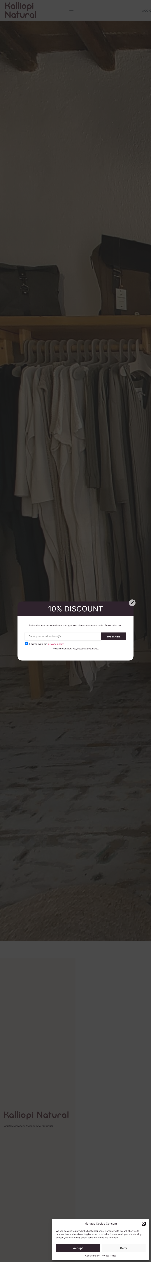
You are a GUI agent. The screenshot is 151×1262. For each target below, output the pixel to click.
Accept (78, 1248)
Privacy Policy (108, 1255)
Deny (123, 1248)
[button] (143, 1223)
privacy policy (56, 643)
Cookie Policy (92, 1255)
